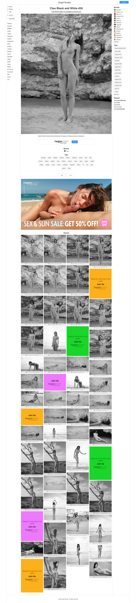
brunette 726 (118, 85)
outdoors (74, 157)
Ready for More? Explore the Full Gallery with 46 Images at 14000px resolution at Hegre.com (61, 136)
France (40, 161)
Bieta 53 (118, 33)
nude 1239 (117, 51)
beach (46, 161)
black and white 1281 (120, 48)
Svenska (9, 26)
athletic (64, 161)
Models (11, 9)
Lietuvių (9, 33)
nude (75, 161)
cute (58, 161)
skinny (68, 157)
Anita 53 (118, 31)
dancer (70, 161)
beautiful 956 (118, 64)
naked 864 (117, 70)
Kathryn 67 (119, 22)
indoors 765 (118, 82)
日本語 (9, 31)
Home (10, 6)
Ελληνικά (10, 69)
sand (81, 161)
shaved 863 (118, 73)
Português (10, 36)
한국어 (9, 77)
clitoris (41, 165)
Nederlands (10, 41)
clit (87, 165)
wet (90, 157)
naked (92, 161)
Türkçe (9, 59)
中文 (8, 79)
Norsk (8, 44)
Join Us (124, 2)
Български (10, 72)
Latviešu (9, 49)
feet (86, 157)
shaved (62, 157)
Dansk (9, 64)
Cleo (67, 151)
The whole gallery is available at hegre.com (66, 11)
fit (83, 165)
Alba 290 (118, 10)
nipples (55, 157)
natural (52, 161)
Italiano (9, 66)
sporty (63, 168)
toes (92, 165)
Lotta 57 (118, 27)
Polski (8, 61)
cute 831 (117, 76)
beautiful (72, 165)
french (78, 165)
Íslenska (9, 51)
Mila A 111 (119, 14)
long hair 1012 (118, 57)
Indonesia (9, 56)
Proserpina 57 (119, 29)
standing (65, 165)
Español (9, 38)
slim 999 (117, 60)
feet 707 (117, 88)
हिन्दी (8, 74)
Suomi (9, 54)
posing (47, 165)
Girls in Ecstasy (118, 107)
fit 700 (116, 92)
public (86, 161)
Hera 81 (118, 18)
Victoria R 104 (119, 16)
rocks (53, 165)
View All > (116, 41)
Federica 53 (119, 37)
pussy (80, 157)
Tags (10, 11)
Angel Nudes (64, 2)
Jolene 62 (118, 24)
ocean (58, 165)
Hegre (120, 100)
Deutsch (9, 46)
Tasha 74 (118, 20)
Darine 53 (118, 35)
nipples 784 (118, 79)
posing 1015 (118, 54)
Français (9, 23)
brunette (43, 157)
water (49, 157)
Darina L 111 (119, 12)
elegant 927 (118, 67)
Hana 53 (118, 39)
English (9, 28)
